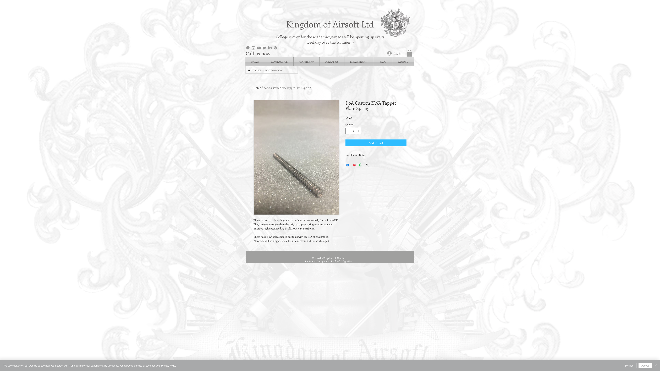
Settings (629, 365)
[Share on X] (367, 165)
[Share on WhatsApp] (361, 165)
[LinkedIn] (270, 48)
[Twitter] (264, 48)
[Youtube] (259, 48)
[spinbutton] (353, 131)
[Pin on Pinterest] (354, 165)
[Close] (656, 365)
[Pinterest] (275, 48)
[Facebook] (248, 48)
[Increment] (358, 131)
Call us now (258, 53)
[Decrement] (348, 131)
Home (257, 87)
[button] (409, 53)
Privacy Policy (168, 365)
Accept (645, 365)
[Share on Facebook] (348, 165)
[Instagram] (253, 48)
